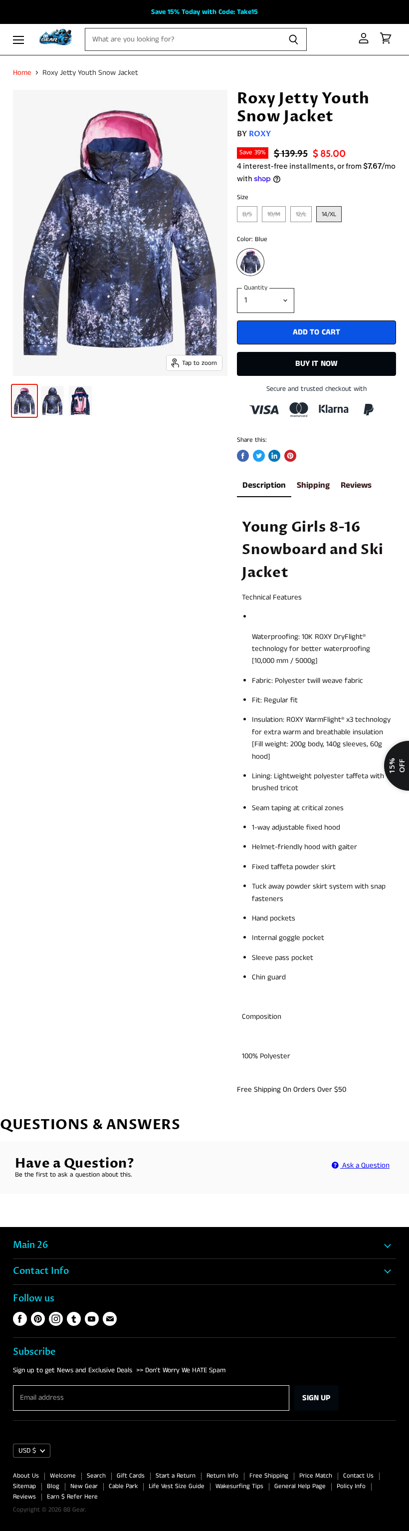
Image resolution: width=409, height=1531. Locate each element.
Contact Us (358, 1476)
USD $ (27, 1451)
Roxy (260, 134)
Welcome (63, 1476)
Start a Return (176, 1476)
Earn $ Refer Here (72, 1497)
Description (264, 485)
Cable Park (123, 1486)
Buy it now (316, 363)
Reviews (356, 485)
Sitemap (24, 1486)
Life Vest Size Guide (176, 1486)
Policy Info (351, 1486)
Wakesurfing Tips (239, 1486)
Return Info (222, 1476)
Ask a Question (365, 1165)
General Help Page (300, 1486)
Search (96, 1476)
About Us (26, 1476)
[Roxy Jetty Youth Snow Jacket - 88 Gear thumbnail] (24, 401)
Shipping (313, 485)
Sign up (316, 1398)
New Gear (84, 1486)
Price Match (315, 1476)
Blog (53, 1486)
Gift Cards (131, 1476)
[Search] (293, 39)
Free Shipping (268, 1476)
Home (22, 72)
